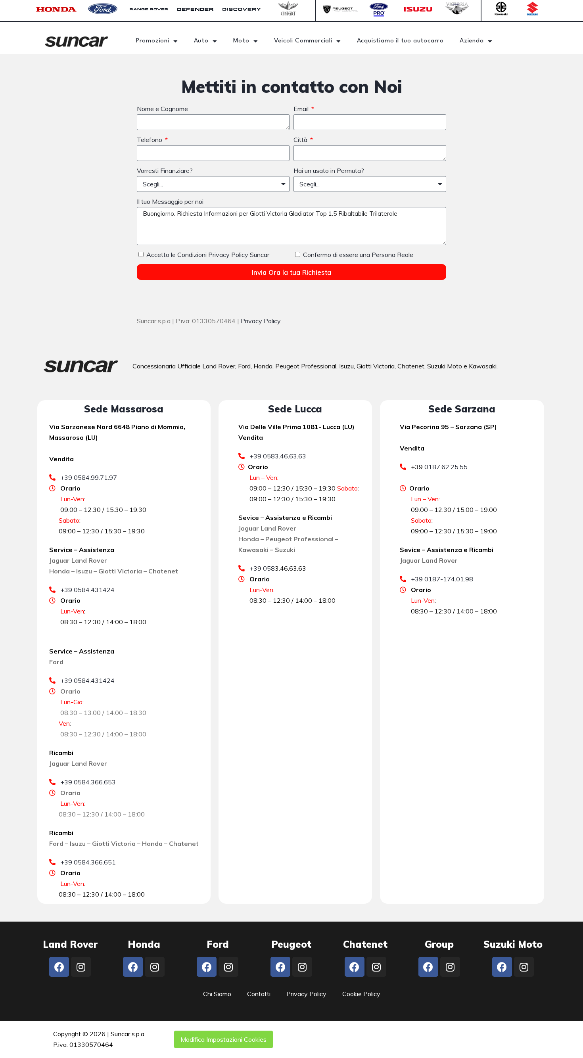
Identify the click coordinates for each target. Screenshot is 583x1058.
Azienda (472, 41)
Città (301, 140)
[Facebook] (59, 967)
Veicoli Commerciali (303, 41)
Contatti (258, 994)
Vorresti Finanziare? (165, 170)
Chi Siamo (217, 994)
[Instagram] (81, 967)
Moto (241, 41)
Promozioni (152, 41)
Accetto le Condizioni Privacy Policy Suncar (207, 255)
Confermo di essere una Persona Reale (358, 255)
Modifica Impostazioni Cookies (223, 1039)
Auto (201, 41)
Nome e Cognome (162, 109)
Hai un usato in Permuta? (328, 170)
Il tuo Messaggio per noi (170, 201)
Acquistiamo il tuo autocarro (400, 41)
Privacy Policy (261, 321)
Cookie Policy (361, 994)
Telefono (150, 140)
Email (301, 109)
